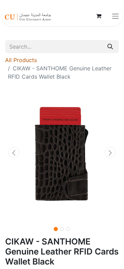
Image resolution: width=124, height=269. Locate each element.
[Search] (110, 46)
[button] (13, 152)
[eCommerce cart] (98, 16)
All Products (21, 60)
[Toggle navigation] (115, 15)
